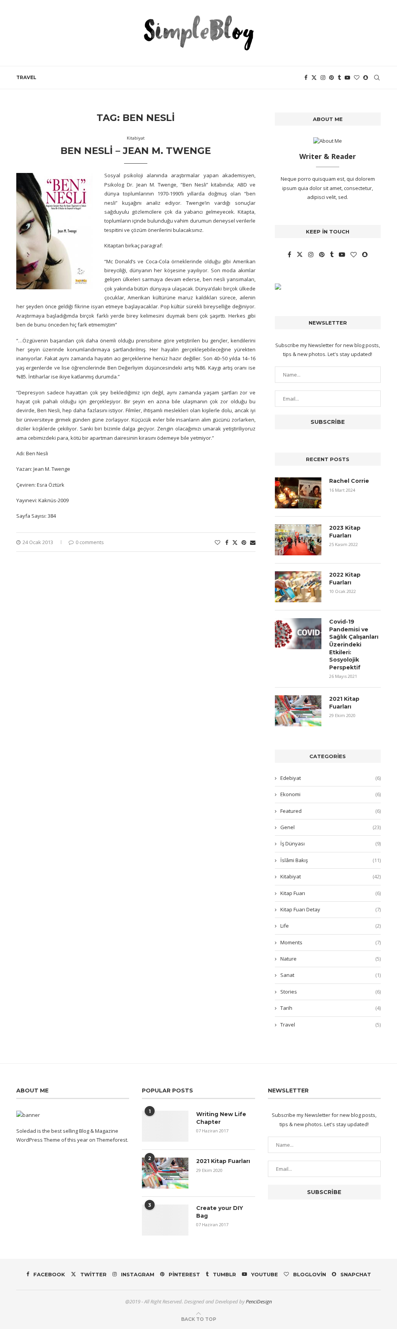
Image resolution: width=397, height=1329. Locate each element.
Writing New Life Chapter (221, 1118)
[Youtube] (347, 77)
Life (330, 925)
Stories (330, 991)
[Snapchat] (365, 77)
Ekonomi (330, 794)
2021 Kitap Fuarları (344, 702)
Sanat (330, 974)
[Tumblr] (339, 77)
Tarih (330, 1007)
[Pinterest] (331, 77)
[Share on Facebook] (226, 542)
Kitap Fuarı (330, 893)
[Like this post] (217, 542)
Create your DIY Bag (219, 1212)
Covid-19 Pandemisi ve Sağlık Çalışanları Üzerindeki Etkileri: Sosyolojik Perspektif (353, 644)
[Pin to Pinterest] (244, 542)
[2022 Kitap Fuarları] (298, 586)
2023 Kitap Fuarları (345, 531)
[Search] (377, 77)
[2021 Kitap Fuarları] (298, 710)
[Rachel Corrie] (298, 492)
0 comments (90, 542)
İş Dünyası (330, 843)
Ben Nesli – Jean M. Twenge (135, 150)
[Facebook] (305, 77)
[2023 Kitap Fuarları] (298, 539)
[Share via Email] (252, 542)
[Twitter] (314, 77)
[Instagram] (323, 77)
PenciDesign (259, 1301)
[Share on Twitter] (235, 542)
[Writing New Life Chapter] (165, 1126)
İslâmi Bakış (330, 860)
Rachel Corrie (349, 480)
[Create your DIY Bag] (165, 1220)
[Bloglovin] (356, 77)
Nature (330, 958)
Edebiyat (330, 777)
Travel (26, 77)
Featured (330, 810)
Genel (330, 827)
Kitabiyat (330, 876)
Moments (330, 942)
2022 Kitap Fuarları (345, 578)
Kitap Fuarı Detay (330, 909)
